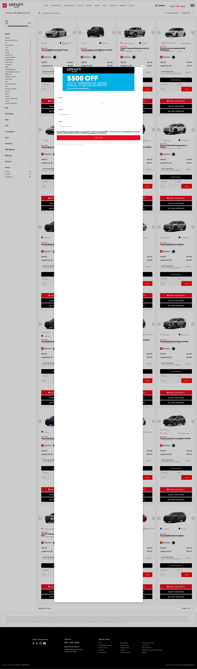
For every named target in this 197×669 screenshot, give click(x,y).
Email (60, 121)
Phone (60, 109)
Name (60, 97)
